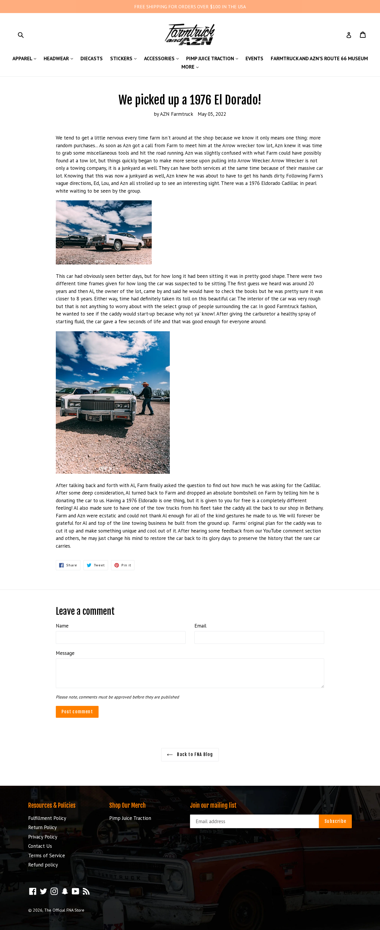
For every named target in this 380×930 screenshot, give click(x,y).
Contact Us (40, 846)
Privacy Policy (42, 837)
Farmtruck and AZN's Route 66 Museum (319, 58)
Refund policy (43, 864)
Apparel (25, 58)
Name (62, 625)
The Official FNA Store (64, 910)
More (191, 66)
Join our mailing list (213, 805)
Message (65, 653)
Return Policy (42, 827)
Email (200, 625)
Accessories (163, 58)
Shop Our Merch (127, 805)
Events (254, 58)
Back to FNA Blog (194, 754)
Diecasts (91, 58)
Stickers (125, 58)
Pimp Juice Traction (213, 58)
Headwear (60, 58)
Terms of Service (46, 855)
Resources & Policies (51, 805)
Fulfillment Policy (47, 818)
